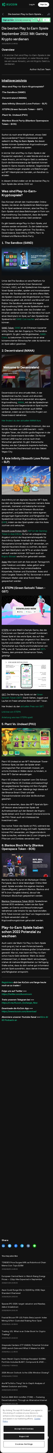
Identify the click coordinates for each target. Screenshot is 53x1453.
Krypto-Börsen (9, 556)
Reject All (24, 1436)
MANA (21, 402)
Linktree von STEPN (11, 712)
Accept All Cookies (24, 1429)
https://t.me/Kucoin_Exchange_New (19, 1003)
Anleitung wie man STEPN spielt (17, 717)
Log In (32, 4)
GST (43, 649)
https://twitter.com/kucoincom (17, 994)
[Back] (3, 14)
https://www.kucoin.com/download (19, 1011)
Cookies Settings (24, 1444)
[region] (24, 1429)
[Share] (48, 14)
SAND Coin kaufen (25, 319)
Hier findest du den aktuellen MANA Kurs (21, 420)
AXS (4, 522)
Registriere (7, 982)
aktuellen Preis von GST (32, 706)
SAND (17, 328)
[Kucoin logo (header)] (9, 4)
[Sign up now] (26, 20)
